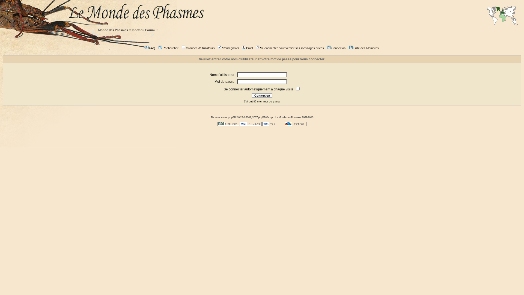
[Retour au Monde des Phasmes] (294, 13)
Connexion (338, 48)
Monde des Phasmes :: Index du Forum (126, 30)
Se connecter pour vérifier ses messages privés (292, 48)
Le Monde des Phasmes (288, 117)
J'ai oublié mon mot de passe (262, 101)
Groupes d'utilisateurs (200, 48)
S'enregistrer (230, 48)
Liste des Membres (366, 48)
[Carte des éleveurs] (502, 16)
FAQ (152, 48)
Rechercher (170, 48)
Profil (249, 48)
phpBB (232, 117)
